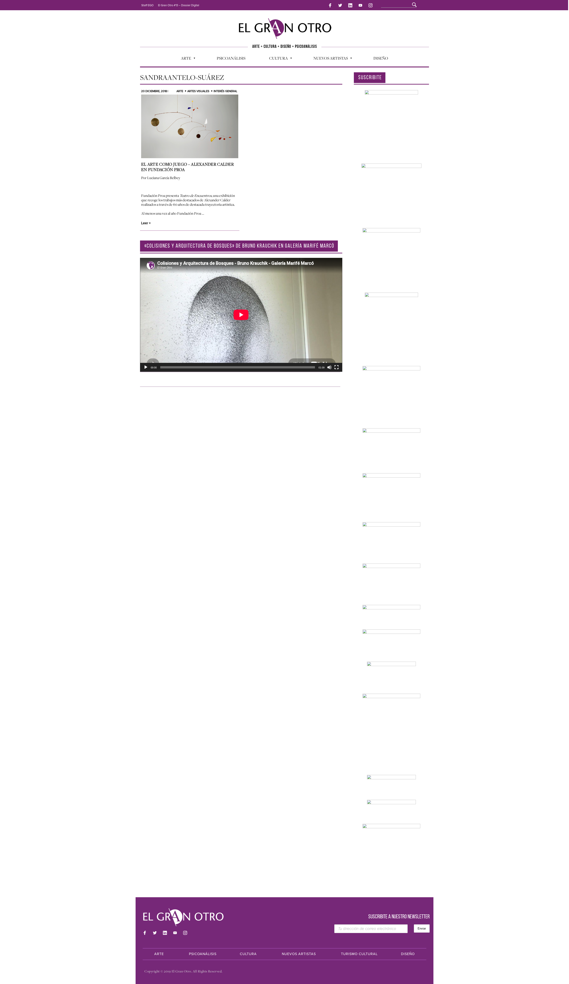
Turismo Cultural (359, 954)
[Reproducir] (146, 367)
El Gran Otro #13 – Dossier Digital (178, 5)
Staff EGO (147, 5)
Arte (183, 59)
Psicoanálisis (231, 58)
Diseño (380, 58)
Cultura (276, 59)
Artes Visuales (198, 91)
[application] (241, 315)
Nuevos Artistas (328, 59)
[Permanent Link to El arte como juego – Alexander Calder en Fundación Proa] (189, 126)
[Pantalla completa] (336, 367)
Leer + (146, 223)
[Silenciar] (329, 367)
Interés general (225, 91)
